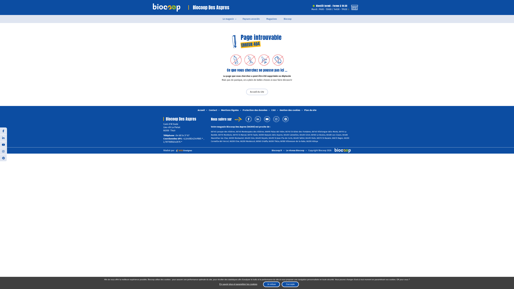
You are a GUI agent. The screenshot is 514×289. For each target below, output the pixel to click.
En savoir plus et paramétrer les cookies (238, 284)
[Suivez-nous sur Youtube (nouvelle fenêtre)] (3, 144)
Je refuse (271, 284)
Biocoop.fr (277, 150)
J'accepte (290, 284)
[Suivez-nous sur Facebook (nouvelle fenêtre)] (3, 131)
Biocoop (288, 19)
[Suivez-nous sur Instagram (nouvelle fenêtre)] (3, 151)
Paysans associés (251, 19)
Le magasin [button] (228, 19)
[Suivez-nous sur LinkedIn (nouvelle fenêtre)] (3, 137)
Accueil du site (257, 92)
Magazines (271, 19)
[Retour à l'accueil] (166, 7)
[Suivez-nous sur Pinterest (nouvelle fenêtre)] (3, 158)
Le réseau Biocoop (295, 150)
